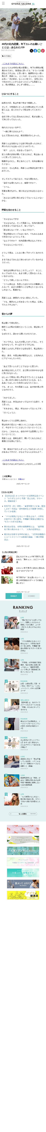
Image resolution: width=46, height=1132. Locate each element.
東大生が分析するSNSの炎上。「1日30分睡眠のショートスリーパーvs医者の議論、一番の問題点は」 (24, 537)
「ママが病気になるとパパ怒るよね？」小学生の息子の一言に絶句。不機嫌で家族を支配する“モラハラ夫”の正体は (24, 519)
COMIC (31, 596)
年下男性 (7, 56)
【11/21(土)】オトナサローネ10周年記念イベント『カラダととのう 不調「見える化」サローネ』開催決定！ (24, 498)
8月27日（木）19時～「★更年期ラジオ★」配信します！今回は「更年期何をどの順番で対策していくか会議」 (24, 508)
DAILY (14, 596)
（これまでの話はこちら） (13, 64)
